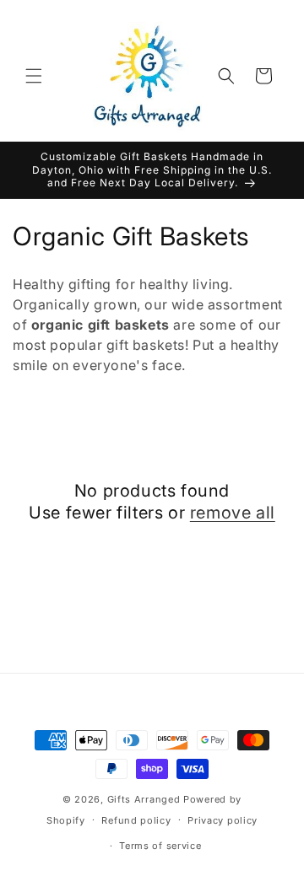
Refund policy (136, 820)
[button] (33, 75)
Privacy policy (222, 820)
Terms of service (160, 846)
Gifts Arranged (144, 799)
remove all (232, 512)
